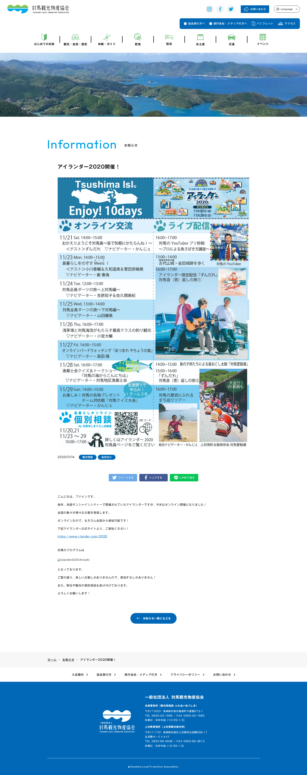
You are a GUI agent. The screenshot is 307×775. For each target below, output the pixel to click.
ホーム (52, 660)
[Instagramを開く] (209, 9)
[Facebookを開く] (220, 9)
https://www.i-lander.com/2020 (82, 536)
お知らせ (68, 660)
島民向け (106, 457)
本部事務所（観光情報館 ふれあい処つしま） (171, 706)
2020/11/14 (66, 457)
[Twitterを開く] (231, 9)
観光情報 (87, 457)
